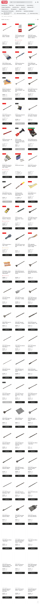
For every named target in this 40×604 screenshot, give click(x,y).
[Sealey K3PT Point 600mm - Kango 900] (20, 338)
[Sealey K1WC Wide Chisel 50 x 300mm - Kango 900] (7, 186)
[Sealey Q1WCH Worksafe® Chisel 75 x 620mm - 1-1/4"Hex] (33, 386)
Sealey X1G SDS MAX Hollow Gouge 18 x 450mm (32, 370)
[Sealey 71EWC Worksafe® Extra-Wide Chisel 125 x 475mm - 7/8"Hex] (33, 557)
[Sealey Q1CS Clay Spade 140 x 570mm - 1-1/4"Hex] (20, 290)
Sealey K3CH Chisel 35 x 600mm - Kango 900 (32, 166)
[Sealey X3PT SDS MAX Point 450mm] (33, 338)
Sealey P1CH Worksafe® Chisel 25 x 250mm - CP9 (32, 323)
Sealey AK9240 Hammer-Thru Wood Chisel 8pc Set (32, 140)
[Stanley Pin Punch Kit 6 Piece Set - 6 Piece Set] (7, 210)
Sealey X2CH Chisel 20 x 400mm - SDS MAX (6, 115)
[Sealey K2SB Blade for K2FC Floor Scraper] (20, 411)
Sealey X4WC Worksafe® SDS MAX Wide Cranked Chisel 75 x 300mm (32, 298)
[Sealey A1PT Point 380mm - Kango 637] (33, 533)
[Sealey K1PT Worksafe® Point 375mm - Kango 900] (20, 485)
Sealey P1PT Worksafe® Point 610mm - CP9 (6, 492)
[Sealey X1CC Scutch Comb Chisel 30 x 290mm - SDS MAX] (20, 237)
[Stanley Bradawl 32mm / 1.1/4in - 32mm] (7, 237)
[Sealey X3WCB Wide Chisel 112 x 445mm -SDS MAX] (33, 56)
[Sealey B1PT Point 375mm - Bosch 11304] (7, 533)
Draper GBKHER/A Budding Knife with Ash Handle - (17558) (32, 245)
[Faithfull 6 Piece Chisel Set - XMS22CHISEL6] (20, 108)
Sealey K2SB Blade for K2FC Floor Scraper (19, 419)
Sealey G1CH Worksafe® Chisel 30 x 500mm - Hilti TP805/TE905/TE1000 (7, 565)
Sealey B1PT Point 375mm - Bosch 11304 (6, 541)
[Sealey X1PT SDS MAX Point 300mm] (7, 290)
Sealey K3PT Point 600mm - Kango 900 (20, 346)
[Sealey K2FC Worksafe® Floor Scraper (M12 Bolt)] (33, 508)
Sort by (3, 19)
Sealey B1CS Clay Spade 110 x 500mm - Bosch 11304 (19, 516)
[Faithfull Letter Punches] (20, 158)
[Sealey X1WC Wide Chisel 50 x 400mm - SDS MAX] (33, 108)
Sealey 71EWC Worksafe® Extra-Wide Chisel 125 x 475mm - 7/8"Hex (32, 565)
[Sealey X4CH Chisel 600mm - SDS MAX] (7, 28)
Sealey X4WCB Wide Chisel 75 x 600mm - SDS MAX (19, 90)
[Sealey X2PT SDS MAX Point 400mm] (7, 338)
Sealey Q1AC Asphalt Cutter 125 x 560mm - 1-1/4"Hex (32, 419)
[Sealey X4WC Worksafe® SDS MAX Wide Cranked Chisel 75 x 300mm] (33, 290)
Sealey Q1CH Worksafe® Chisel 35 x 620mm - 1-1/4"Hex (19, 370)
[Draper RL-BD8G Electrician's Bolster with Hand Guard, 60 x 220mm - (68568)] (20, 132)
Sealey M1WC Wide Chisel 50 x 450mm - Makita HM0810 (32, 218)
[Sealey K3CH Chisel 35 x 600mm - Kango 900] (33, 158)
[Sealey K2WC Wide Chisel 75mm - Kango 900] (7, 411)
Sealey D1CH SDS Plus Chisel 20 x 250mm (6, 468)
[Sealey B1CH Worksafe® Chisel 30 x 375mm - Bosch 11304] (7, 582)
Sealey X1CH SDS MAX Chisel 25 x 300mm (6, 443)
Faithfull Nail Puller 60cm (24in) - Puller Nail (19, 64)
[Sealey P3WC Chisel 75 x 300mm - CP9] (7, 315)
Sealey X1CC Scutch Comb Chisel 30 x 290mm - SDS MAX (20, 245)
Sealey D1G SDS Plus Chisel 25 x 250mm (6, 516)
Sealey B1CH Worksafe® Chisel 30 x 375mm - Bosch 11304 (6, 590)
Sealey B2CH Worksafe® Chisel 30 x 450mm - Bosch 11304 (32, 590)
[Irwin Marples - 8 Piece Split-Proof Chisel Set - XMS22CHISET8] (7, 264)
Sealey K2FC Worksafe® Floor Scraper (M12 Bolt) (32, 516)
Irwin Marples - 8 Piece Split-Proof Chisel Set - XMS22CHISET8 (6, 272)
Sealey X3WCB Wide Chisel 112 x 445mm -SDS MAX (32, 64)
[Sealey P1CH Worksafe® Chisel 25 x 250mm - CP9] (33, 315)
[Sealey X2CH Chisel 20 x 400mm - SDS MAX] (7, 108)
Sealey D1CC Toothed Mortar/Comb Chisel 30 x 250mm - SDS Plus (32, 36)
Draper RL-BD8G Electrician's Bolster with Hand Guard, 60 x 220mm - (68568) (20, 141)
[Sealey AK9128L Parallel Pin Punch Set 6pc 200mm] (7, 56)
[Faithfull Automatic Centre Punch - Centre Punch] (20, 210)
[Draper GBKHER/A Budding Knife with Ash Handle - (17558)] (33, 237)
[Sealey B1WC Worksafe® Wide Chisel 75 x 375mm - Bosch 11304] (20, 460)
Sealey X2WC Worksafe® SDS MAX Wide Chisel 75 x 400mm (20, 272)
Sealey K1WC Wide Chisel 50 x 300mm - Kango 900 (7, 194)
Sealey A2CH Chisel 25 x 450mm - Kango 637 (19, 590)
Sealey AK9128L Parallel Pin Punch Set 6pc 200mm (7, 64)
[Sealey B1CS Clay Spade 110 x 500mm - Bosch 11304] (20, 508)
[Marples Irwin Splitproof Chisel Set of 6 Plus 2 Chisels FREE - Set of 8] (7, 82)
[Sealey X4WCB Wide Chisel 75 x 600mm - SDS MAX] (20, 82)
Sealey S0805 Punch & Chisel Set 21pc (32, 194)
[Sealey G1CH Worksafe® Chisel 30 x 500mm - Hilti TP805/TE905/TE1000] (7, 557)
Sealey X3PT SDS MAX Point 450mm (32, 346)
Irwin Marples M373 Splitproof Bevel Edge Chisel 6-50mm (19, 194)
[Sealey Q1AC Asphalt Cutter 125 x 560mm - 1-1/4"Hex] (33, 411)
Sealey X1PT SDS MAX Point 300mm (6, 298)
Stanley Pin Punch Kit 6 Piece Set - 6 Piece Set (6, 218)
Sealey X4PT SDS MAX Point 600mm (6, 370)
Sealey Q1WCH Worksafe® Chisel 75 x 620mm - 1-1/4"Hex (32, 394)
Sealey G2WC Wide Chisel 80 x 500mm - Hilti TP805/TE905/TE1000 (32, 90)
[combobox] (21, 2)
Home (2, 16)
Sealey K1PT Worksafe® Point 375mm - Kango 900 (20, 492)
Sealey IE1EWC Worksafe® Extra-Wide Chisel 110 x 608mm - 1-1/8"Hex (19, 541)
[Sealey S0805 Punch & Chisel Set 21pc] (33, 186)
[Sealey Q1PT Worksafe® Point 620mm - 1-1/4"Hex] (20, 315)
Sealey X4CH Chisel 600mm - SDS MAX (5, 36)
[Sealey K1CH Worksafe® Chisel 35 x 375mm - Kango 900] (20, 435)
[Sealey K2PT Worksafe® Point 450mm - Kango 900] (20, 386)
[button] (38, 2)
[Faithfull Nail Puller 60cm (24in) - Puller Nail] (20, 56)
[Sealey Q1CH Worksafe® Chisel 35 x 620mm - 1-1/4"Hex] (20, 362)
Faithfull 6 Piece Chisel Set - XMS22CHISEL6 (20, 115)
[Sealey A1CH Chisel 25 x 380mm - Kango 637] (20, 557)
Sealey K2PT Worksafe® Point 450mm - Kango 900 (19, 394)
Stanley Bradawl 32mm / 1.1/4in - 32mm (6, 245)
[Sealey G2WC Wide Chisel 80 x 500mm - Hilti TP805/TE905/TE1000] (33, 82)
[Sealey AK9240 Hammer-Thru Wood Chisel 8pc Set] (33, 132)
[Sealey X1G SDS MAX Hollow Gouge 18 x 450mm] (33, 362)
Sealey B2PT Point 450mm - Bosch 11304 (32, 443)
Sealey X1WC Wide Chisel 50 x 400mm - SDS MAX (32, 115)
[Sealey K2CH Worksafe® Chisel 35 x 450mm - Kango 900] (33, 460)
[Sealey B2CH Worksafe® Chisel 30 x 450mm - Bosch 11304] (33, 582)
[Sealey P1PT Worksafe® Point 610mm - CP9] (7, 485)
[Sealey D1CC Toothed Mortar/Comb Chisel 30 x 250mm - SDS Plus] (33, 28)
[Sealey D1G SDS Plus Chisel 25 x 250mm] (7, 508)
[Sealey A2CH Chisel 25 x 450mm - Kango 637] (20, 582)
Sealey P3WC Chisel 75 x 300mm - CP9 (6, 323)
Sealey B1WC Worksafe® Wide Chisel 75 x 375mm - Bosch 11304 (20, 468)
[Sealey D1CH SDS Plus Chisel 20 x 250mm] (7, 460)
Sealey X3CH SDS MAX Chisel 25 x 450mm (6, 394)
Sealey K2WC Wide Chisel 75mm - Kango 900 (7, 419)
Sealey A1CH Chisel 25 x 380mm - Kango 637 (19, 565)
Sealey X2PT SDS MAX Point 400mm (6, 346)
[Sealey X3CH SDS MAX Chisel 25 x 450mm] (7, 386)
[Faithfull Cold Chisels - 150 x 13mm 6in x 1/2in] (7, 132)
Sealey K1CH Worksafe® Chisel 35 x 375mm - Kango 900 (19, 444)
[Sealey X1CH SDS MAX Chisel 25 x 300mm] (7, 435)
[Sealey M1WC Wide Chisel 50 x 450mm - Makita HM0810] (33, 210)
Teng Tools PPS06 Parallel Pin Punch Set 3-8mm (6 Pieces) (19, 36)
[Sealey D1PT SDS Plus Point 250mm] (33, 485)
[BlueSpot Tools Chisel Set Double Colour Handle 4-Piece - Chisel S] (7, 158)
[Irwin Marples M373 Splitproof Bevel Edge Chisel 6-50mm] (20, 186)
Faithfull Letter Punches (19, 165)
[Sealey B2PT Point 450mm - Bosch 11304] (33, 435)
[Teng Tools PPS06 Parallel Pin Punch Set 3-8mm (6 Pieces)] (20, 28)
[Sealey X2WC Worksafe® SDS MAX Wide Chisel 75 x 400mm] (20, 264)
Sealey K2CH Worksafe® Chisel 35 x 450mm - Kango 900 (32, 468)
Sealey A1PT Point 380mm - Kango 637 (32, 541)
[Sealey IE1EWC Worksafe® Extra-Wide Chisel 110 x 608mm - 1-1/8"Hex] (20, 533)
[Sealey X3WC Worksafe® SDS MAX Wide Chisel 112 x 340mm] (33, 264)
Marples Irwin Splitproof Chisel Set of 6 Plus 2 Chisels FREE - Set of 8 (6, 90)
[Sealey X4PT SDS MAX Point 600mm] (7, 362)
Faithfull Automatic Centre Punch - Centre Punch (19, 218)
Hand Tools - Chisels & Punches (8, 16)
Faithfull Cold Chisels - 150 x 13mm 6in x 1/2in (7, 140)
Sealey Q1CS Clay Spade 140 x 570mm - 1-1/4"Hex (19, 298)
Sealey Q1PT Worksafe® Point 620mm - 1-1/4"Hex (19, 323)
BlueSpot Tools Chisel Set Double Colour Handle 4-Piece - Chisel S (7, 166)
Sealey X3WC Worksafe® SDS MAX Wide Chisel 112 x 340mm (32, 272)
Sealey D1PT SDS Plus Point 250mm (33, 492)
